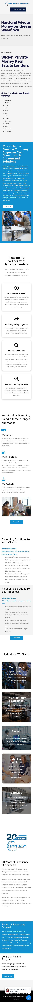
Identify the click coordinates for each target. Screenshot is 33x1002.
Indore (7, 116)
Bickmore (8, 100)
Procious (7, 129)
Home (3, 35)
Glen (6, 113)
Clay (6, 105)
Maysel (7, 124)
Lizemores (8, 121)
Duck (6, 110)
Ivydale (7, 118)
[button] (8, 206)
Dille (6, 108)
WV (7, 52)
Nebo (6, 126)
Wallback (8, 131)
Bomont (7, 103)
